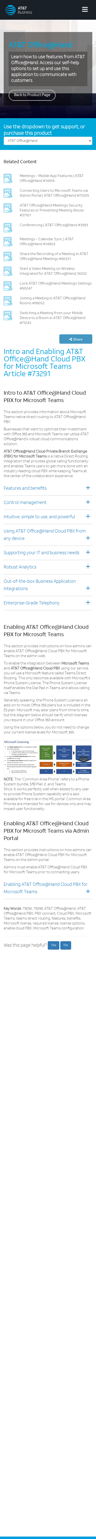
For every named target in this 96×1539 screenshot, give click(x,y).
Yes (53, 945)
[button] (75, 339)
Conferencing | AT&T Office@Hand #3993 (54, 225)
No (66, 945)
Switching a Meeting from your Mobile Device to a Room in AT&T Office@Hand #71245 (52, 318)
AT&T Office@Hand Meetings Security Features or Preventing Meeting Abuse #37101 (52, 210)
